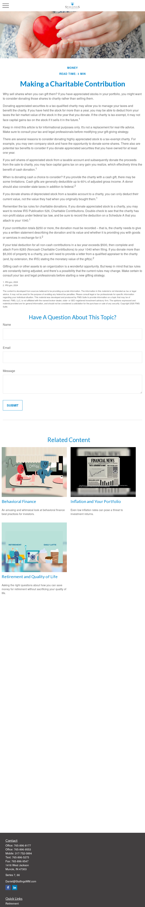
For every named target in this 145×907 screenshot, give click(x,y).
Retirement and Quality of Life (30, 576)
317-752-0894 (23, 853)
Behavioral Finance (19, 501)
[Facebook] (8, 887)
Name (7, 324)
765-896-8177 (22, 845)
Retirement (12, 903)
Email (7, 347)
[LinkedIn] (14, 887)
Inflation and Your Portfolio (96, 501)
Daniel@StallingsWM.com (20, 881)
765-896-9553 (22, 849)
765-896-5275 (20, 857)
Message (9, 371)
